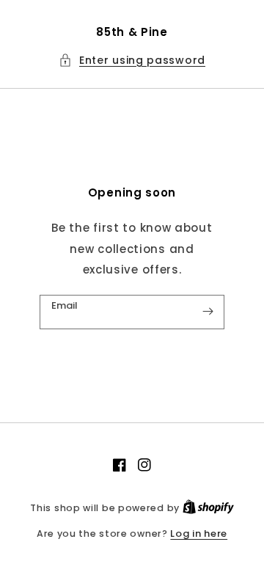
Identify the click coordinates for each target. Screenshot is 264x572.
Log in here (198, 533)
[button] (132, 60)
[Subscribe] (207, 312)
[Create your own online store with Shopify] (208, 508)
